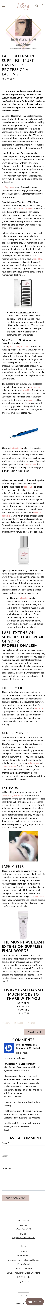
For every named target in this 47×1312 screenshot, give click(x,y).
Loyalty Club (23, 1281)
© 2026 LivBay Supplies (23, 1304)
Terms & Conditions (24, 1268)
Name (5, 1143)
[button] (23, 1295)
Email (5, 1156)
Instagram (23, 1003)
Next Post (34, 1031)
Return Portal (23, 1264)
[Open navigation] (3, 5)
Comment (7, 1168)
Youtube (23, 1010)
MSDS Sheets (23, 1277)
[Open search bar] (36, 5)
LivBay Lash (16, 448)
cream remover (9, 766)
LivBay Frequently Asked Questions (23, 1272)
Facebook (23, 1006)
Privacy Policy (23, 1255)
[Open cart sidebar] (43, 5)
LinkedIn (23, 1013)
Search (23, 1251)
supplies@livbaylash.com (23, 1237)
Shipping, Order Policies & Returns (23, 1260)
